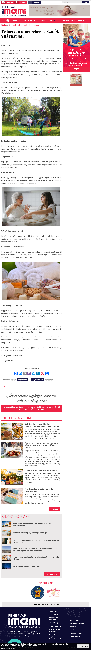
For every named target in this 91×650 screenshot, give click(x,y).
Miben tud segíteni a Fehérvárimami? (55, 637)
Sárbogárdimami (76, 633)
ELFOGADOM (83, 646)
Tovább (55, 509)
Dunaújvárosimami (77, 617)
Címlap (7, 20)
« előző (5, 386)
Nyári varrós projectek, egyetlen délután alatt (39, 490)
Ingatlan (81, 20)
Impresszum (53, 614)
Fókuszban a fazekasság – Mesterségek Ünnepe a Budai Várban (36, 558)
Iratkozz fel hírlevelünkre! (31, 409)
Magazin (57, 20)
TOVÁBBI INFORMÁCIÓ (8, 648)
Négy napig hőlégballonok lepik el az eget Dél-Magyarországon (32, 524)
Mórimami (73, 627)
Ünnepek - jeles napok (18, 25)
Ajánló (43, 20)
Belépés (23, 2)
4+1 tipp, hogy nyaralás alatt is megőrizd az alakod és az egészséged (42, 425)
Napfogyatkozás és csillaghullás (26, 566)
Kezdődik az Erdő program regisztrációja (30, 533)
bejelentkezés (37, 380)
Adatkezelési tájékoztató (54, 619)
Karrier (73, 20)
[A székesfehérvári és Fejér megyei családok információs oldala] (14, 11)
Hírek (36, 20)
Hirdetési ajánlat (55, 623)
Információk (27, 20)
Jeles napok (34, 25)
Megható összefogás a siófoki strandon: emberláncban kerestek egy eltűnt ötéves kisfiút (36, 549)
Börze (49, 20)
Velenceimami (75, 636)
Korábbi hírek (52, 574)
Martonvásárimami (77, 623)
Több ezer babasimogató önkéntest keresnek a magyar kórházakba (36, 541)
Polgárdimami (75, 630)
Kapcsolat (53, 611)
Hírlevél (10, 2)
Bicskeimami (74, 614)
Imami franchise (55, 626)
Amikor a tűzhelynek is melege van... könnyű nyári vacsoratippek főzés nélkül (41, 445)
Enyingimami (74, 620)
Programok (16, 20)
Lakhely (36, 2)
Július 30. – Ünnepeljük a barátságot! (41, 470)
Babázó (66, 20)
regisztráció (22, 380)
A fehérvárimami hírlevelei (55, 630)
